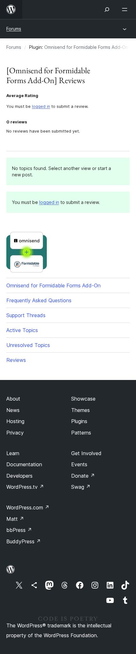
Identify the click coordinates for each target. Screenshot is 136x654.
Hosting (15, 421)
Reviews (16, 360)
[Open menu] (126, 9)
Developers (19, 476)
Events (79, 464)
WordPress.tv (25, 487)
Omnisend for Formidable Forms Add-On (86, 47)
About (13, 399)
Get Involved (86, 453)
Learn (12, 453)
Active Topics (22, 330)
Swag (80, 487)
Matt (15, 519)
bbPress (19, 530)
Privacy (15, 432)
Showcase (83, 399)
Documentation (24, 464)
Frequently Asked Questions (38, 300)
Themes (80, 410)
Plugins (79, 421)
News (13, 410)
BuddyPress (23, 541)
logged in (41, 106)
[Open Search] (107, 9)
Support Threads (26, 315)
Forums (13, 28)
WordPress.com (27, 507)
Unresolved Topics (28, 345)
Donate (83, 476)
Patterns (81, 432)
